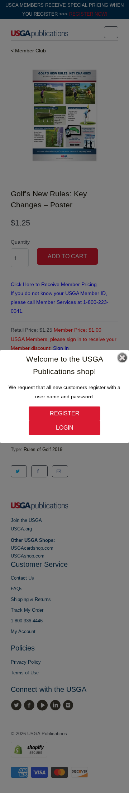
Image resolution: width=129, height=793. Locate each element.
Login (64, 428)
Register (65, 413)
